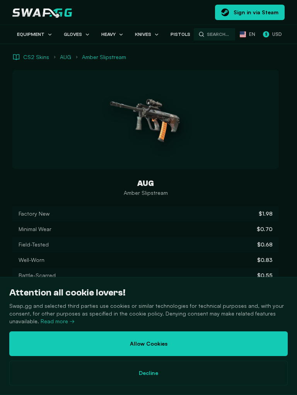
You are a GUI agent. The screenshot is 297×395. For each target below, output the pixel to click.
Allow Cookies (148, 343)
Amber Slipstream (104, 57)
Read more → (58, 321)
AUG (65, 57)
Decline (148, 373)
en (252, 34)
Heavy (108, 34)
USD (273, 34)
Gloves (73, 34)
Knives (143, 34)
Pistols (180, 34)
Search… (218, 34)
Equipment (30, 34)
